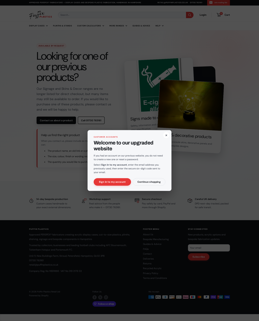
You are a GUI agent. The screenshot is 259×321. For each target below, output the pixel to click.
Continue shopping (149, 181)
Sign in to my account (112, 181)
